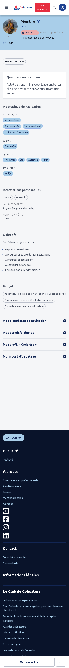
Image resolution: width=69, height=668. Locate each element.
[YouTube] (34, 511)
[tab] (14, 61)
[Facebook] (34, 519)
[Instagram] (34, 527)
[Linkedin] (34, 535)
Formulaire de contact (15, 557)
